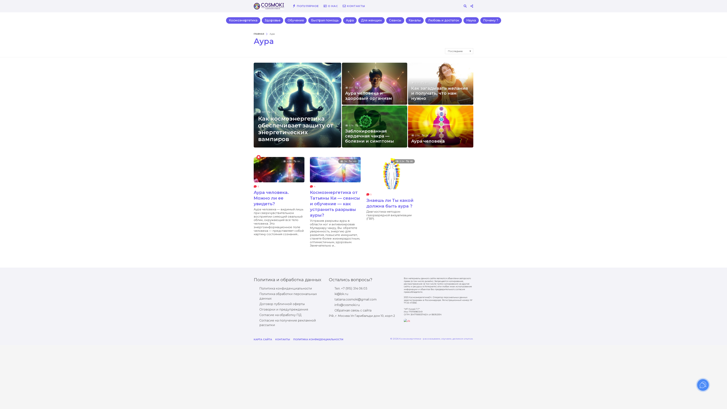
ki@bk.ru (341, 294)
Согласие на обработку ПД (280, 315)
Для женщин (371, 20)
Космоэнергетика (243, 20)
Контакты (356, 6)
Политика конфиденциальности (285, 288)
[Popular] (259, 157)
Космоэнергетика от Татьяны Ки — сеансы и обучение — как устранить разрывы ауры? (335, 204)
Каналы (415, 20)
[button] (465, 6)
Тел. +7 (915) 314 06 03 (351, 288)
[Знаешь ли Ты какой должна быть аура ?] (391, 173)
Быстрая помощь (325, 20)
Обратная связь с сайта (353, 310)
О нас (333, 6)
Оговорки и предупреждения (283, 309)
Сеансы (395, 20)
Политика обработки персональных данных (288, 296)
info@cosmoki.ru (347, 305)
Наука (471, 20)
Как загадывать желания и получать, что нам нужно (439, 93)
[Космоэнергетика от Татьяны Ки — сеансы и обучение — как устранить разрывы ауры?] (335, 169)
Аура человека (428, 141)
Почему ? (490, 20)
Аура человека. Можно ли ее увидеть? (271, 198)
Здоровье (272, 20)
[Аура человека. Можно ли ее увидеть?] (279, 169)
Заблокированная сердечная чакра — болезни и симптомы (369, 136)
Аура (350, 20)
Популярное (308, 6)
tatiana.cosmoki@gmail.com (356, 299)
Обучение (296, 20)
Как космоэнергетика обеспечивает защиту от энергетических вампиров (295, 129)
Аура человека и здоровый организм (368, 96)
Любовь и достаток (443, 20)
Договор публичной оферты (282, 304)
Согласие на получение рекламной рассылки (287, 323)
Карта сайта (263, 339)
